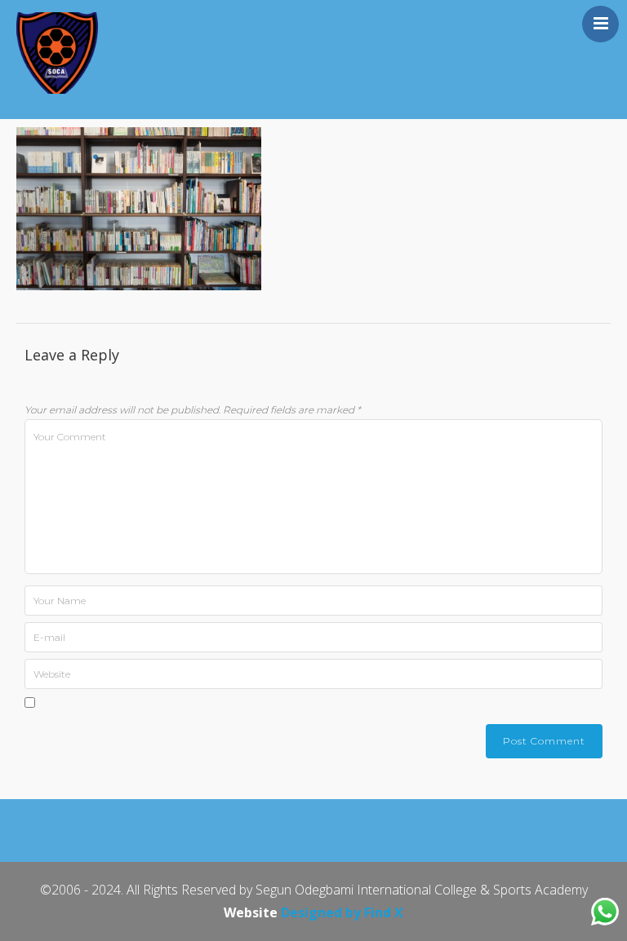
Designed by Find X (342, 912)
